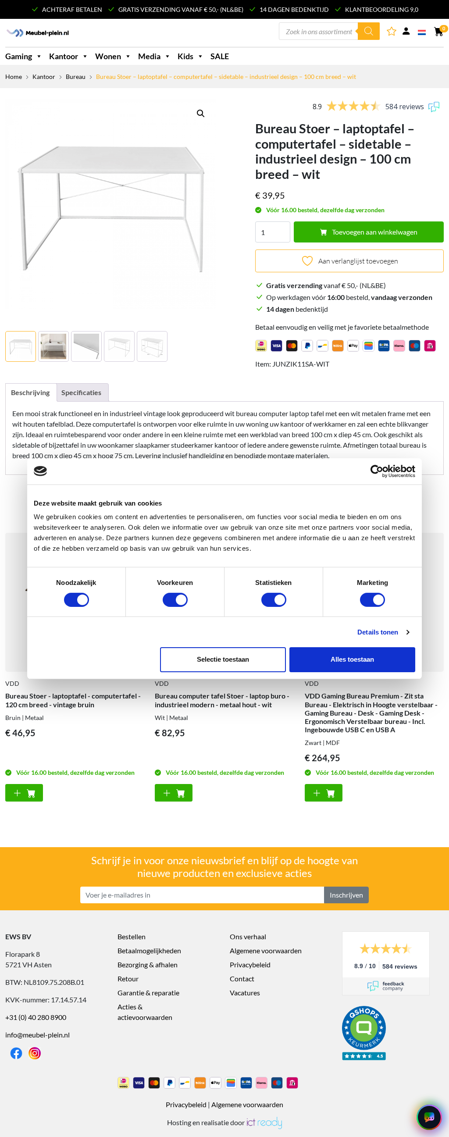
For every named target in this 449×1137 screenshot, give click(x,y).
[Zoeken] (369, 31)
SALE (219, 56)
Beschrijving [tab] (30, 392)
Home (13, 76)
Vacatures (245, 992)
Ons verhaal (248, 936)
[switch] (175, 600)
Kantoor (63, 56)
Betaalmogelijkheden (149, 950)
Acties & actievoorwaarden (145, 1011)
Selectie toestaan (223, 659)
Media (149, 56)
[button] (201, 113)
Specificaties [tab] (81, 392)
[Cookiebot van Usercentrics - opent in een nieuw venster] (377, 471)
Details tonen (377, 632)
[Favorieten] (392, 32)
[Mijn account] (406, 32)
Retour (128, 978)
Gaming (18, 56)
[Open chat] (429, 1117)
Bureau (76, 76)
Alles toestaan (352, 659)
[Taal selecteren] (422, 31)
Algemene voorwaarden (266, 950)
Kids (185, 56)
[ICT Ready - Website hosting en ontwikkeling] (264, 1123)
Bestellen (132, 936)
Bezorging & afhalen (148, 964)
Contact (242, 978)
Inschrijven (346, 895)
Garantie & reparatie (148, 992)
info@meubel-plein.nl (37, 1034)
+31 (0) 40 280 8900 (35, 1017)
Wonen (108, 56)
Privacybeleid (250, 964)
